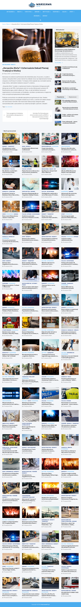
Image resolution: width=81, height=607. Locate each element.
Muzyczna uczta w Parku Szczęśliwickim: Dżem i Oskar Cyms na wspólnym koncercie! (30, 524)
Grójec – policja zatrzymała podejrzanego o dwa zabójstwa (70, 116)
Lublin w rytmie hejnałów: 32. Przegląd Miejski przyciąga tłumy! (10, 523)
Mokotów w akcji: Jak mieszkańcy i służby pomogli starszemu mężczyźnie (67, 526)
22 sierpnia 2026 (47, 313)
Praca (69, 376)
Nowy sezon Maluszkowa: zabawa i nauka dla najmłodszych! (10, 217)
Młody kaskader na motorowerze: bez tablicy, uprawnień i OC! (10, 404)
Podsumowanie (26, 495)
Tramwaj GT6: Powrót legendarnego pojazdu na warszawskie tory (49, 356)
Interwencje (6, 169)
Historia (44, 352)
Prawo (24, 284)
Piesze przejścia (27, 423)
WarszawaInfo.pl (45, 604)
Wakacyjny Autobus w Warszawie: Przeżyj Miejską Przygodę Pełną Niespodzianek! (30, 382)
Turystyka (28, 11)
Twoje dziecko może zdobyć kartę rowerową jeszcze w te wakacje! (30, 595)
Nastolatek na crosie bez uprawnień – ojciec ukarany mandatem (69, 404)
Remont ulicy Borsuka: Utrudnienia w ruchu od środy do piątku (69, 82)
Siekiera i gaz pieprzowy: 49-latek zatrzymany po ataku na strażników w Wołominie (69, 572)
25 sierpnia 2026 (8, 152)
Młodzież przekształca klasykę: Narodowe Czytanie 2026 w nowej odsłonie (29, 405)
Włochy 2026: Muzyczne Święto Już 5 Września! (68, 171)
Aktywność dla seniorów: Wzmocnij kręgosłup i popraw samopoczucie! (69, 195)
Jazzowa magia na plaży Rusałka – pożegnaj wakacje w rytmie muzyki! (69, 475)
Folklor (44, 376)
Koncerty (44, 283)
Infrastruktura (46, 236)
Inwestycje (5, 423)
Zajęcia (16, 214)
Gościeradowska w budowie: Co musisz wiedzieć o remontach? (49, 451)
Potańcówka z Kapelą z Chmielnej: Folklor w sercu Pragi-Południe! (50, 380)
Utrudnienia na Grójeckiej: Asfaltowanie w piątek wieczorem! (10, 475)
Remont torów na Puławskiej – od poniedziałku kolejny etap (50, 525)
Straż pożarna (6, 330)
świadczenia (45, 169)
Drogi (23, 146)
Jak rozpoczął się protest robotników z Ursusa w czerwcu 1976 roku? (10, 380)
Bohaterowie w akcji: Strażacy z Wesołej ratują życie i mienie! (10, 333)
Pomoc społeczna (66, 521)
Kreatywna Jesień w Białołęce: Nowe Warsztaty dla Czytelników (10, 195)
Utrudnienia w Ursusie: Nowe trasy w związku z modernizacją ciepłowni (9, 595)
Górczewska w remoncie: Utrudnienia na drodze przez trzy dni (69, 427)
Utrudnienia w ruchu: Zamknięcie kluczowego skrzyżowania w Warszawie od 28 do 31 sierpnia (65, 51)
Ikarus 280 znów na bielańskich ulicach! (67, 287)
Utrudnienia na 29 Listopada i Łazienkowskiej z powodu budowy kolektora (30, 548)
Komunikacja (70, 352)
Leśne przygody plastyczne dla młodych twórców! (69, 546)
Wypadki (29, 169)
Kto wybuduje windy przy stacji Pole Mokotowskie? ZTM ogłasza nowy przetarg (70, 102)
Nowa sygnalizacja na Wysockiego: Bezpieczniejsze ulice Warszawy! (29, 429)
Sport (71, 11)
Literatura (11, 191)
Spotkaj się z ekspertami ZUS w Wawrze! (49, 171)
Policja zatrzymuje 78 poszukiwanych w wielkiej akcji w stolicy (69, 264)
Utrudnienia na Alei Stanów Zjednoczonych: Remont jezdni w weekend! (10, 500)
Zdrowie (37, 11)
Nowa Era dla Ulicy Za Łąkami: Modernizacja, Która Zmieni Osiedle (48, 595)
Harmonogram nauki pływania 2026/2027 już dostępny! (68, 217)
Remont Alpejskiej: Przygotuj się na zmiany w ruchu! (30, 333)
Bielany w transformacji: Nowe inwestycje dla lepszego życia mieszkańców (9, 428)
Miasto (19, 11)
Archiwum (36, 16)
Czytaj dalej (58, 62)
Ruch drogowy (32, 447)
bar (6, 106)
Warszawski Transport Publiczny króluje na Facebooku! (29, 500)
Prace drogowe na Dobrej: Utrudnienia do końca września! (50, 240)
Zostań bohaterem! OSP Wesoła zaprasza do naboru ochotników (10, 452)
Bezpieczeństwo (46, 146)
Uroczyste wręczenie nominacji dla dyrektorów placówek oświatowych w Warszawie (10, 242)
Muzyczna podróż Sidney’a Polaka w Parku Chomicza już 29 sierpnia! (10, 311)
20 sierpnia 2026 (27, 430)
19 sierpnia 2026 (47, 477)
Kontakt (45, 16)
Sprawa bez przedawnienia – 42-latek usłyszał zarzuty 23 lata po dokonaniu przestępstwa (70, 110)
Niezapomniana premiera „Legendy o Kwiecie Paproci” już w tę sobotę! (30, 356)
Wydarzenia (55, 146)
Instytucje (46, 11)
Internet (34, 283)
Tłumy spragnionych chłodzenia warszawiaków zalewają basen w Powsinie (14, 115)
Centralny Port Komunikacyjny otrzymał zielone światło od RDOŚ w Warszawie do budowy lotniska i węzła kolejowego (39, 116)
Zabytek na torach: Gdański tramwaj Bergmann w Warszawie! (69, 357)
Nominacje (11, 236)
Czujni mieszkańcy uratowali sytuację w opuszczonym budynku (68, 75)
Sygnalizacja (26, 424)
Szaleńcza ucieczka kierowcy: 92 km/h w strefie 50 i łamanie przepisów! (30, 217)
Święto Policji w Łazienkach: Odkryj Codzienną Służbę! (47, 404)
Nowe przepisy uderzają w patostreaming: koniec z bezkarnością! (30, 288)
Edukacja (5, 191)
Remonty (4, 146)
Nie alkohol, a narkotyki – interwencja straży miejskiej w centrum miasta (70, 89)
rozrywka (9, 106)
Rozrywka (56, 11)
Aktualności (10, 11)
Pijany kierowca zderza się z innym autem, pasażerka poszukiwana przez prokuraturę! (30, 173)
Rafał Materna (16, 73)
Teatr (29, 400)
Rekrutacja (5, 447)
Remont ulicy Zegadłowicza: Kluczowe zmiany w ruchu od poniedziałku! (10, 265)
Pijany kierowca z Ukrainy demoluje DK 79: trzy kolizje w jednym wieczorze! (11, 547)
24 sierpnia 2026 (47, 242)
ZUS (55, 169)
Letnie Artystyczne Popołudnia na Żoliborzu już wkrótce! (30, 311)
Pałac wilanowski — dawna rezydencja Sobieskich (69, 122)
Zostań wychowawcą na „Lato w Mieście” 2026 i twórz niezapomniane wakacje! (68, 381)
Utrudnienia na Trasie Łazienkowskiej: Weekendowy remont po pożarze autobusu (29, 452)
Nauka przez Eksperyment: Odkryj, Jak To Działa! (10, 355)
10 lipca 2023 (7, 73)
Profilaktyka (26, 191)
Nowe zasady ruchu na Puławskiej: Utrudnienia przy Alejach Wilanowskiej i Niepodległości (30, 265)
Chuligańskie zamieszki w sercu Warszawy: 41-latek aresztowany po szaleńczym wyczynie (50, 196)
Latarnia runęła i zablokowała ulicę (66, 239)
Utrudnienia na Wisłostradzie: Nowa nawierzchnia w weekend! (50, 547)
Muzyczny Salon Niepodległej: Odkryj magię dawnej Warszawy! (50, 475)
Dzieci (4, 214)
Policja (12, 169)
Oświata (76, 330)
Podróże (63, 283)
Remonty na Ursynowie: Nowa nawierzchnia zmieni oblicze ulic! (50, 311)
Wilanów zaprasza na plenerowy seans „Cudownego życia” (48, 264)
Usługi (64, 11)
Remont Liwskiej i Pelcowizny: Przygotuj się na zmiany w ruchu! (69, 499)
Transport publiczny (28, 376)
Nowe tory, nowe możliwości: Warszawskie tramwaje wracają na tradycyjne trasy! (49, 218)
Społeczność (13, 447)
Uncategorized (65, 146)
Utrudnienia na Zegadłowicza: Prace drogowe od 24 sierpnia (29, 476)
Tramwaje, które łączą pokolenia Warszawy (48, 570)
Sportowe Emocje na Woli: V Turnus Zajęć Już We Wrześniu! (10, 570)
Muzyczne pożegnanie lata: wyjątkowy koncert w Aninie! (30, 570)
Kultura (44, 260)
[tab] (60, 97)
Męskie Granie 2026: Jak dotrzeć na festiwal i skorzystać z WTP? (49, 427)
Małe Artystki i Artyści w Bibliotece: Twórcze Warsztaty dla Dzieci (49, 333)
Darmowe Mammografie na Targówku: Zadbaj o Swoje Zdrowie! (30, 195)
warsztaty (5, 352)
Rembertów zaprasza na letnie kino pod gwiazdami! (50, 498)
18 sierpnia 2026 (27, 572)
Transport (11, 146)
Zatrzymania (50, 191)
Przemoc (68, 566)
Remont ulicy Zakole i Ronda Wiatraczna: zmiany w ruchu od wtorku (30, 240)
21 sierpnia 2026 (47, 358)
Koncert (63, 169)
